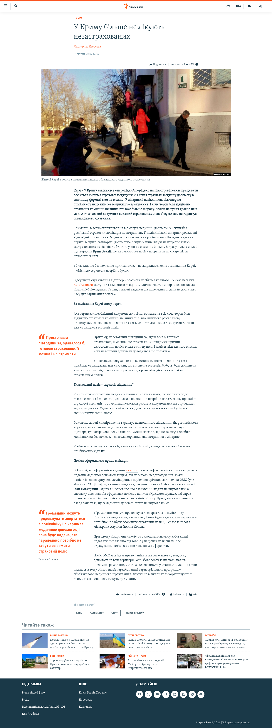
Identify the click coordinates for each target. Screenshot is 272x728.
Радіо (25, 700)
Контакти (85, 707)
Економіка (57, 656)
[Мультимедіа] (249, 6)
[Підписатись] (200, 694)
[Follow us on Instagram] (174, 694)
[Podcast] (192, 694)
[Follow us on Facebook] (139, 694)
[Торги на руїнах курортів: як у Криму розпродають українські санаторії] (35, 661)
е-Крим (132, 470)
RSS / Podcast (30, 714)
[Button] (158, 64)
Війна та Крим (59, 635)
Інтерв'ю (210, 635)
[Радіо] (260, 6)
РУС (228, 6)
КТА (238, 6)
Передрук (85, 700)
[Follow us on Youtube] (157, 694)
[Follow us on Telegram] (165, 694)
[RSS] (183, 694)
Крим (78, 18)
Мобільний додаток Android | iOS (44, 707)
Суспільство (136, 635)
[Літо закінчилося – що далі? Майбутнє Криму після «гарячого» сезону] (112, 661)
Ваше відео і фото (33, 692)
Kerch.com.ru (83, 285)
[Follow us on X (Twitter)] (148, 694)
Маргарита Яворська (87, 46)
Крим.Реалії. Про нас (93, 692)
